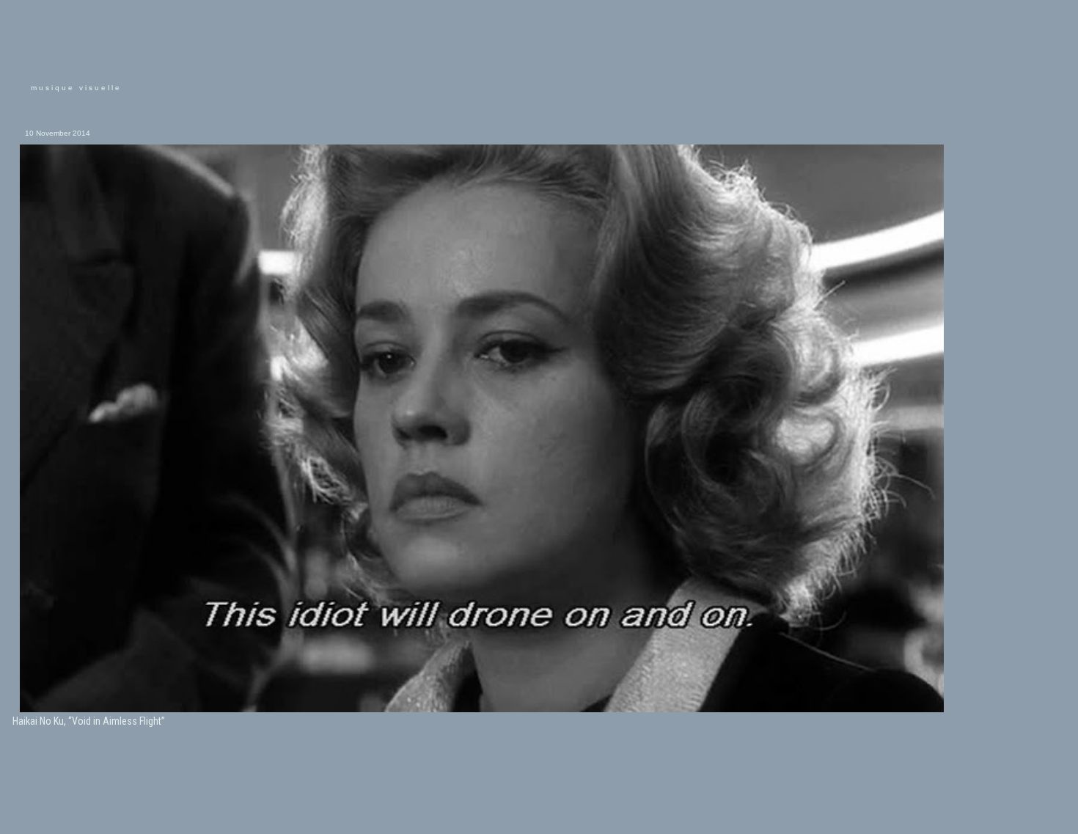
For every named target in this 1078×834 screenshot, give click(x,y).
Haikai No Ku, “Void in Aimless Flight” (88, 721)
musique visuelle (76, 88)
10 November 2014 (57, 133)
